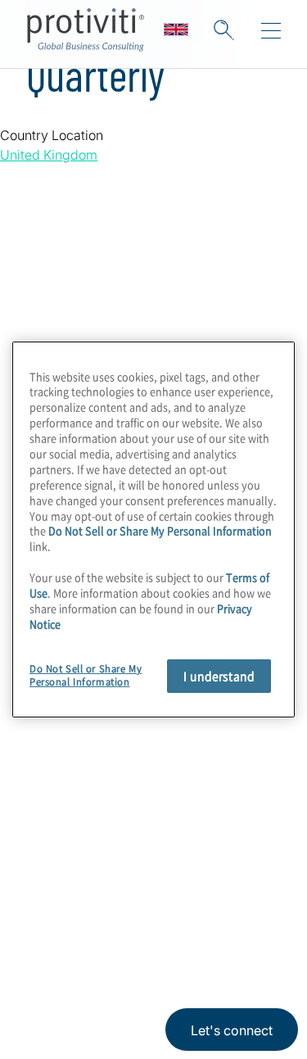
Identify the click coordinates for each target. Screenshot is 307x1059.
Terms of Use (144, 950)
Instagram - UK (41, 872)
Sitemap (54, 743)
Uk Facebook (164, 872)
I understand (219, 676)
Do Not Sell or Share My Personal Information (160, 530)
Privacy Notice (61, 950)
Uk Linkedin (82, 872)
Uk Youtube (205, 872)
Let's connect (232, 1030)
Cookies (129, 999)
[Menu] (271, 31)
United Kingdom (48, 155)
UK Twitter (123, 872)
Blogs (246, 872)
